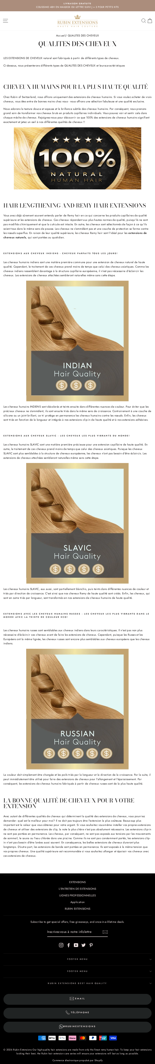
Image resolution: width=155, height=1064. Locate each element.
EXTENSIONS (77, 882)
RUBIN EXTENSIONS (77, 909)
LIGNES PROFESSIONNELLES (77, 895)
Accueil (60, 35)
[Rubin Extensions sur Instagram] (61, 945)
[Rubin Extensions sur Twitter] (83, 945)
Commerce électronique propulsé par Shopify (77, 1060)
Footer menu (77, 959)
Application (77, 902)
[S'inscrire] (105, 932)
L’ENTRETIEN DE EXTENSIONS (77, 889)
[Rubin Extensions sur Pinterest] (91, 945)
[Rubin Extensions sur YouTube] (76, 945)
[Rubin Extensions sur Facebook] (68, 945)
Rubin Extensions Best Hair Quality (77, 983)
